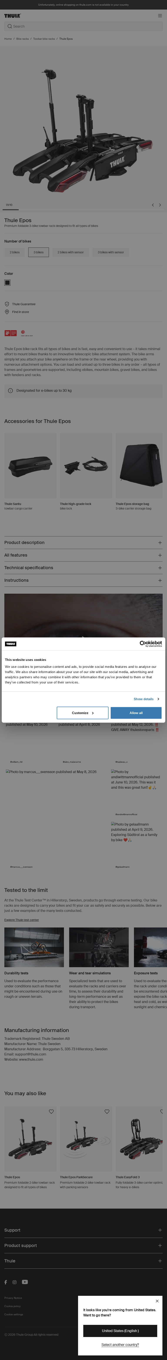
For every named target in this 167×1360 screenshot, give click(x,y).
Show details (144, 699)
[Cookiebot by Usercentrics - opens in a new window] (143, 644)
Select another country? (120, 1344)
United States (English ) (120, 1331)
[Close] (157, 1301)
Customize (80, 712)
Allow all (136, 712)
